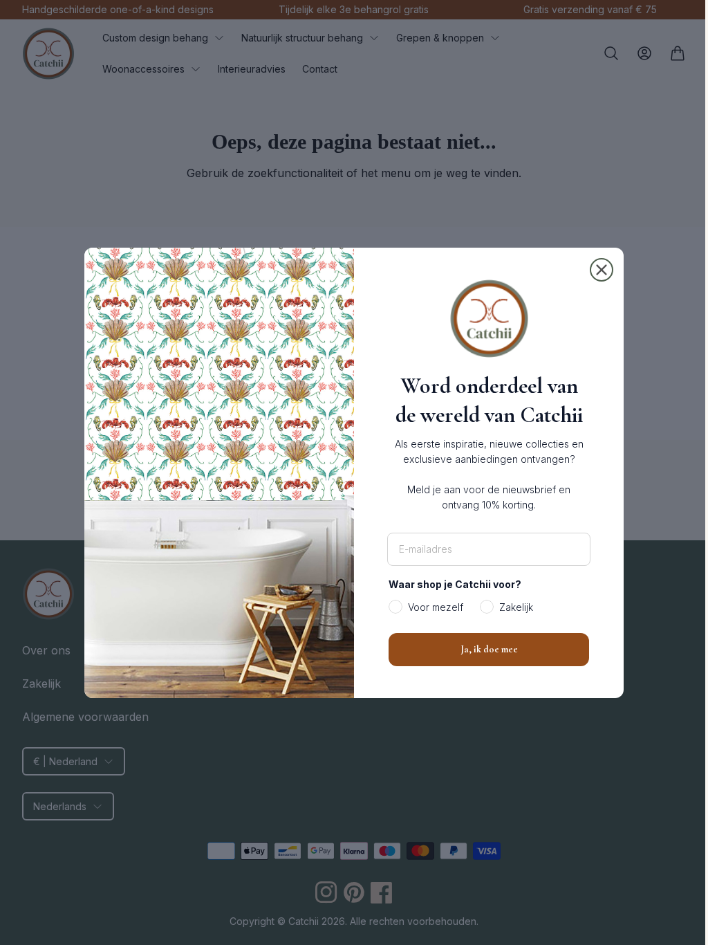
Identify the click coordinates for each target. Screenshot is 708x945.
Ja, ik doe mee (483, 649)
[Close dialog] (597, 270)
